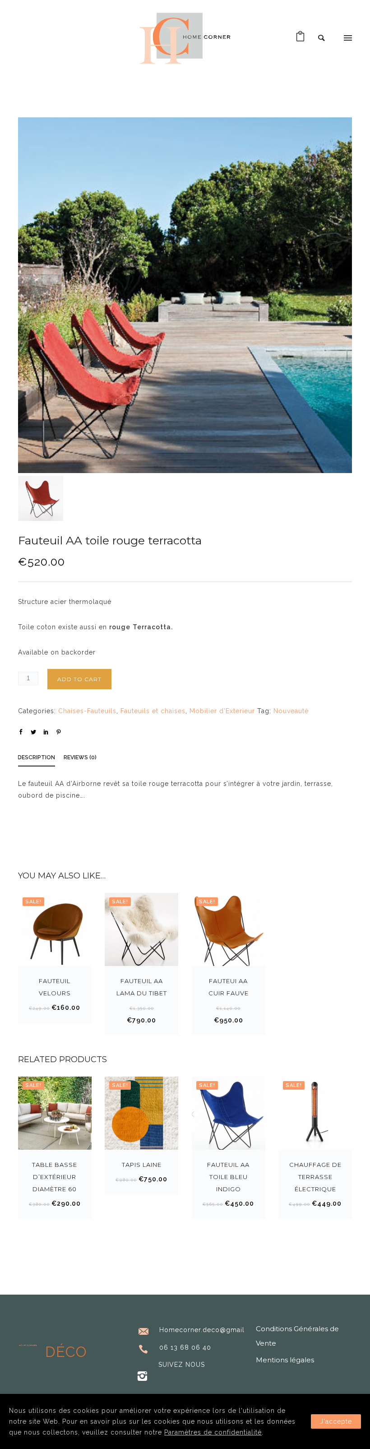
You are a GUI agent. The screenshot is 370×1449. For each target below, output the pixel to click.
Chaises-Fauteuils (87, 711)
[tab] (41, 759)
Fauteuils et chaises (152, 711)
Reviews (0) (80, 757)
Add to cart (79, 679)
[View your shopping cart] (300, 38)
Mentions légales (285, 1360)
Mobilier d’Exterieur (222, 711)
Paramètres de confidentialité (213, 1432)
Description (36, 757)
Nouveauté (291, 711)
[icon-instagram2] (142, 1376)
